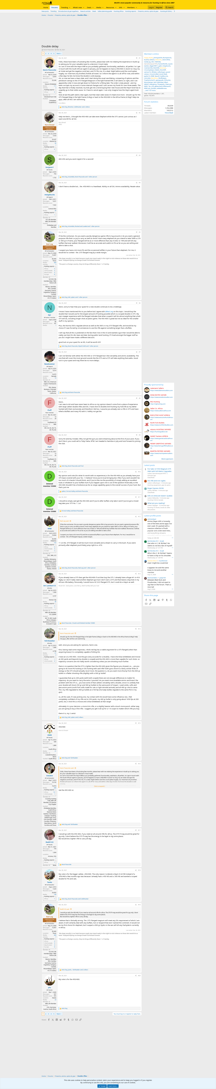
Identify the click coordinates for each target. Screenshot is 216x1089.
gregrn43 (162, 578)
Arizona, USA (52, 856)
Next (58, 53)
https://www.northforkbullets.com (161, 425)
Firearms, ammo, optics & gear (148, 11)
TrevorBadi (169, 113)
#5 (140, 232)
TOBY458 (158, 62)
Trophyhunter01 (149, 80)
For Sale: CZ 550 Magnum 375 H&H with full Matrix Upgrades (159, 470)
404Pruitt (147, 88)
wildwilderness (162, 88)
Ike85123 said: (64, 909)
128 (55, 894)
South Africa (52, 749)
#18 (139, 870)
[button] (69, 7)
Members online (151, 54)
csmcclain (147, 78)
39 (55, 143)
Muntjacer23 (167, 58)
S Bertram (168, 84)
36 (55, 602)
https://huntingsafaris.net (159, 432)
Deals (89, 7)
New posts (45, 11)
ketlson (152, 60)
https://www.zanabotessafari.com (161, 397)
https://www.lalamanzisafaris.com (161, 390)
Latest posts (149, 465)
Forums (54, 7)
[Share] (136, 58)
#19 (139, 905)
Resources (110, 7)
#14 (139, 629)
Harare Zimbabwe (50, 84)
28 (55, 211)
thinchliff (163, 70)
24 (55, 1000)
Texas (54, 261)
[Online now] (49, 68)
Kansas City (52, 600)
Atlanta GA (53, 141)
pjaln (160, 66)
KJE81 (146, 86)
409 (55, 263)
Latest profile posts (152, 515)
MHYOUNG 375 (152, 541)
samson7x (147, 72)
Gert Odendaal (158, 82)
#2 (140, 113)
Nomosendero (152, 578)
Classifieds (150, 477)
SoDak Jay (147, 62)
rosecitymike (148, 68)
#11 (139, 497)
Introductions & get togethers (68, 11)
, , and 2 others (76, 107)
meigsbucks (166, 66)
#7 (140, 352)
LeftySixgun (161, 72)
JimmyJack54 (158, 58)
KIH (152, 62)
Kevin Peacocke (48, 50)
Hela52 (157, 70)
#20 (139, 976)
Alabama (53, 541)
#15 (139, 723)
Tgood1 (157, 76)
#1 (140, 58)
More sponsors (167, 459)
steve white (166, 60)
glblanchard (158, 86)
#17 (139, 830)
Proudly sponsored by (153, 384)
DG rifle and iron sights (156, 481)
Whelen (154, 72)
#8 (140, 398)
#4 (140, 183)
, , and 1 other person (79, 177)
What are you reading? (156, 503)
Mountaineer (148, 82)
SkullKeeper (162, 78)
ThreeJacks (160, 84)
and (71, 392)
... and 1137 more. (150, 90)
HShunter (167, 80)
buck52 (146, 60)
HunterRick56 (162, 64)
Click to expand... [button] (99, 786)
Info (120, 7)
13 (55, 378)
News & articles (85, 11)
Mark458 (156, 68)
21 (55, 653)
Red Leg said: (64, 521)
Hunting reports (130, 11)
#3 (140, 155)
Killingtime (153, 84)
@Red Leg (109, 311)
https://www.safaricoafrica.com (160, 411)
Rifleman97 (167, 86)
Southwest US (52, 422)
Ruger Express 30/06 (155, 488)
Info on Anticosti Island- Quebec (159, 496)
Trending (64, 7)
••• (172, 538)
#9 (140, 435)
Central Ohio (52, 209)
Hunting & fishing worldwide (170, 11)
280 (55, 788)
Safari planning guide (105, 11)
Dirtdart (153, 88)
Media (98, 7)
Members (131, 7)
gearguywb (159, 80)
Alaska (54, 998)
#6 (140, 303)
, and (72, 466)
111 (55, 86)
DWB (152, 76)
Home (45, 7)
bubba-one (164, 76)
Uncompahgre (149, 70)
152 (55, 543)
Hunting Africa (118, 11)
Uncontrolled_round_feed (158, 74)
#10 (139, 472)
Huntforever (163, 561)
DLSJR (162, 541)
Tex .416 (151, 86)
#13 (139, 574)
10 (54, 792)
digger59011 (154, 66)
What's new (77, 7)
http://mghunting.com (157, 404)
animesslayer (151, 519)
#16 (139, 764)
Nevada (53, 376)
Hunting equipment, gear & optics (158, 485)
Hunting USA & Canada (155, 500)
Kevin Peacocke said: (67, 633)
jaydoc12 (147, 76)
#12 (139, 516)
